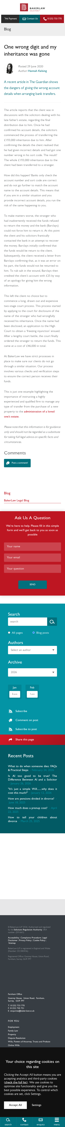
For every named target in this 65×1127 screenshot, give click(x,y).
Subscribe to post (26, 729)
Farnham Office (15, 994)
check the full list (16, 1082)
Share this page (25, 739)
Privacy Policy (25, 940)
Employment (13, 1027)
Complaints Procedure (31, 938)
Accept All (15, 1105)
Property (12, 1034)
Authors (15, 643)
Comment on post (27, 720)
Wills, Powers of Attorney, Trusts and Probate (29, 1042)
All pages (17, 632)
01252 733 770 (55, 19)
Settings (36, 1105)
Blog (7, 493)
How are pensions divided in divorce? (31, 798)
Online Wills (14, 1045)
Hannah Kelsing (37, 71)
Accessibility (13, 938)
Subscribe (21, 711)
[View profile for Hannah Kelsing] (9, 68)
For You (13, 1021)
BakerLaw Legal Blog (16, 500)
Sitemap (12, 943)
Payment (13, 19)
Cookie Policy (39, 940)
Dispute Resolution (17, 1038)
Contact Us (32, 19)
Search (14, 614)
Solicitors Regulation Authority (28, 930)
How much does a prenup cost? (27, 808)
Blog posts (42, 632)
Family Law (13, 1031)
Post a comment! (20, 463)
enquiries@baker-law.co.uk (22, 1011)
